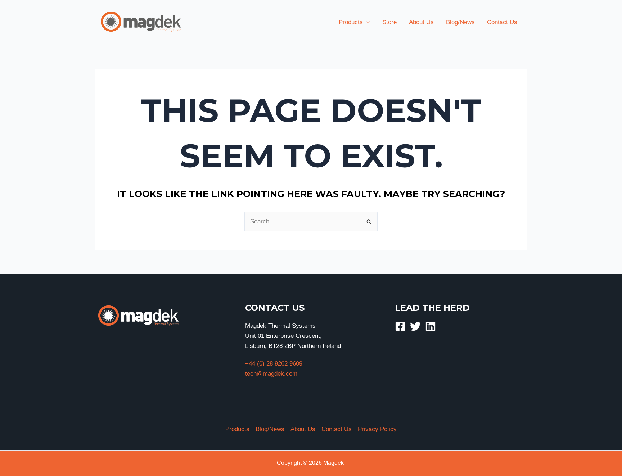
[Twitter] (415, 326)
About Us (302, 429)
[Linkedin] (430, 326)
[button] (366, 22)
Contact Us (336, 429)
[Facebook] (400, 326)
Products (237, 429)
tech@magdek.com (271, 373)
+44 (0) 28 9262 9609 (273, 363)
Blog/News (270, 429)
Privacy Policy (377, 429)
